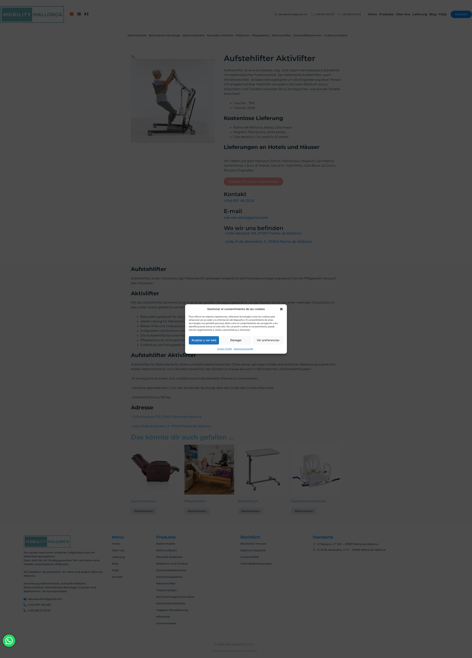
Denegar (236, 340)
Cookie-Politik (224, 348)
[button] (281, 309)
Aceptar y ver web (204, 340)
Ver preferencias (268, 340)
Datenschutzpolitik (243, 348)
